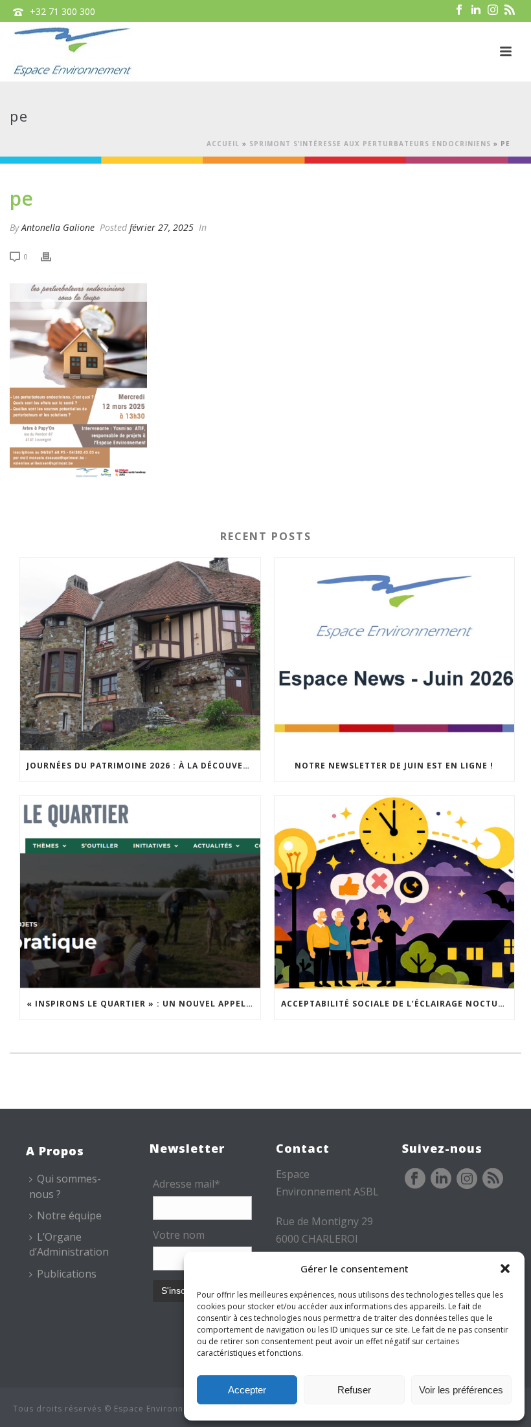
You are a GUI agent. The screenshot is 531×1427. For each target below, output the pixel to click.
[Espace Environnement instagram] (467, 1179)
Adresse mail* (186, 1184)
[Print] (52, 255)
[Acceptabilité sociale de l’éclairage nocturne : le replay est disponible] (395, 892)
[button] (505, 1268)
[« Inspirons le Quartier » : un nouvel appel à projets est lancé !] (140, 892)
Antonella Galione (58, 227)
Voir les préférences (461, 1389)
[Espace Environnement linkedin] (441, 1179)
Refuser (354, 1389)
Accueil (223, 143)
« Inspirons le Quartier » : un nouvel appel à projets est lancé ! (143, 1003)
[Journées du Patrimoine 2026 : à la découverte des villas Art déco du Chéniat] (140, 654)
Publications (66, 1274)
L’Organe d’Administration (69, 1244)
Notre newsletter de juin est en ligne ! (394, 765)
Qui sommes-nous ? (65, 1186)
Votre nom (179, 1235)
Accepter (247, 1389)
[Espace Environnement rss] (492, 1179)
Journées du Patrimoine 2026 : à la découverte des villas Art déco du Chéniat (143, 765)
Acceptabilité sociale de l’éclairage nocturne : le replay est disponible (398, 1003)
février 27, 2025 (162, 227)
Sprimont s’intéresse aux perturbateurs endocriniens (370, 143)
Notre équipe (69, 1215)
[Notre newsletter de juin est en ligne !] (395, 654)
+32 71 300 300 (62, 11)
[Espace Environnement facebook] (415, 1179)
